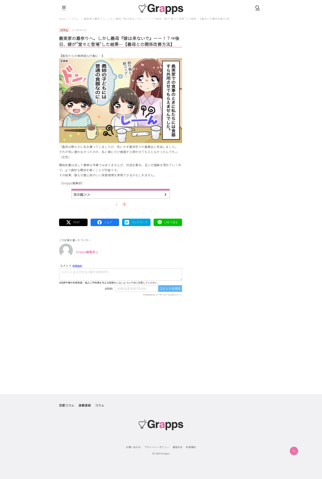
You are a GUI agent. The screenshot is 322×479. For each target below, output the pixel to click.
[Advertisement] (120, 337)
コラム (75, 19)
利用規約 (191, 447)
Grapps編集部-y (87, 252)
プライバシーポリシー (156, 447)
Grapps (165, 453)
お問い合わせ (133, 447)
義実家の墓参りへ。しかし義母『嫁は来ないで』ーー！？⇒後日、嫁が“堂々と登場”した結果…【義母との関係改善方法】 (157, 19)
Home (63, 19)
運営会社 (178, 447)
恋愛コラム (66, 405)
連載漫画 (84, 405)
